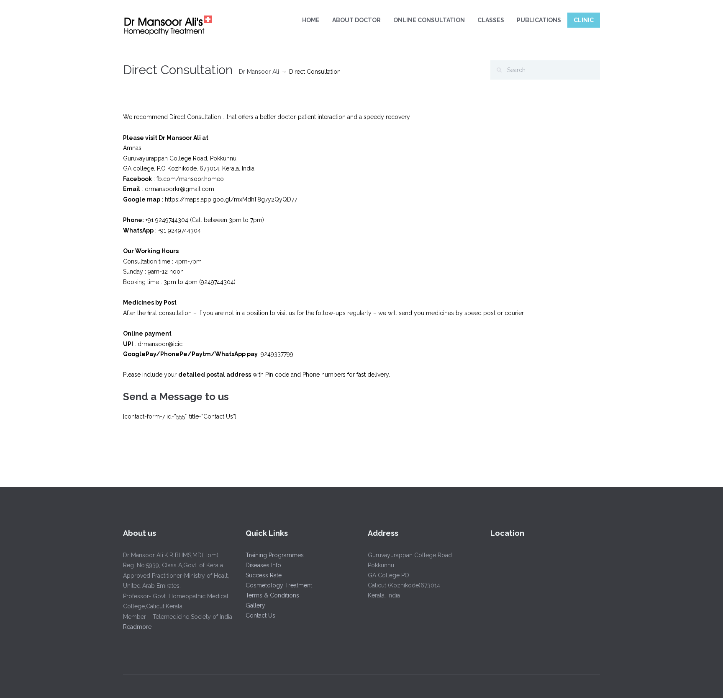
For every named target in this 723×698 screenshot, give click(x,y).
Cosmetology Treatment (279, 585)
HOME (311, 20)
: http (149, 199)
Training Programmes (275, 555)
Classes (490, 20)
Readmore (137, 626)
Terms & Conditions (272, 595)
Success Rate (264, 575)
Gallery (255, 605)
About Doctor (356, 20)
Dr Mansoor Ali (259, 71)
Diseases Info (263, 565)
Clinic (584, 20)
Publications (539, 20)
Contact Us (260, 615)
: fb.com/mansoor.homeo (174, 179)
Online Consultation (429, 20)
